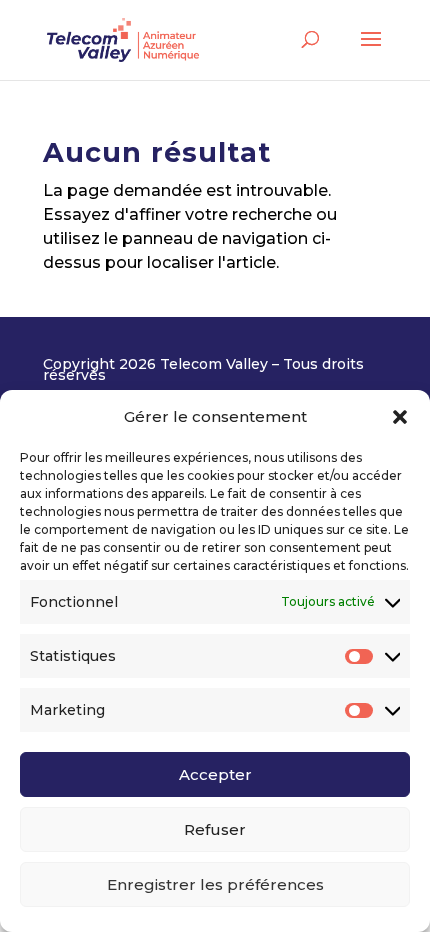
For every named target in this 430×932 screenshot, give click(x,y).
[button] (400, 417)
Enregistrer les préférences (215, 884)
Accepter (215, 774)
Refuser (215, 829)
